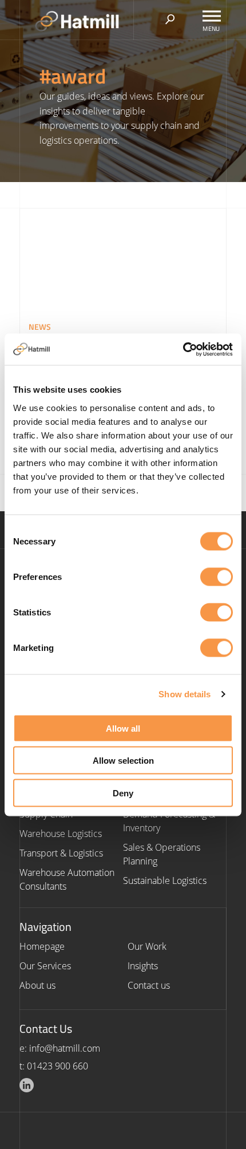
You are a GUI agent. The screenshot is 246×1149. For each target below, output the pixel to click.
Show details (184, 694)
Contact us (149, 985)
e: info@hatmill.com (59, 1048)
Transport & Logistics (61, 853)
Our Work (147, 946)
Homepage (42, 946)
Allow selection (123, 760)
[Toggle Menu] (212, 15)
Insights (143, 966)
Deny (123, 792)
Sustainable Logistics (165, 880)
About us (37, 985)
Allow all (123, 728)
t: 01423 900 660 (53, 1066)
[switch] (216, 576)
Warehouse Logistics (60, 833)
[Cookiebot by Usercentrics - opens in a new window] (183, 349)
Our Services (45, 966)
